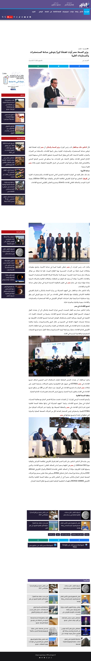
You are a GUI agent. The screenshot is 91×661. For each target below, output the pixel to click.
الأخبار (81, 11)
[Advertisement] (45, 34)
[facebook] (79, 66)
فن (51, 11)
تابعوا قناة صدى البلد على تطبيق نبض (41, 545)
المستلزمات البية (65, 534)
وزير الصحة (51, 534)
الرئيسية (86, 11)
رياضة (76, 11)
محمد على (84, 60)
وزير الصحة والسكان (53, 147)
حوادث (72, 11)
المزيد (33, 11)
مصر (42, 147)
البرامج (41, 11)
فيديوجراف (65, 11)
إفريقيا (85, 178)
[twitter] (59, 66)
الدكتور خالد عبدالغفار (80, 147)
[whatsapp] (38, 66)
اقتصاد (47, 11)
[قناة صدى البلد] (84, 4)
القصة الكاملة (57, 11)
